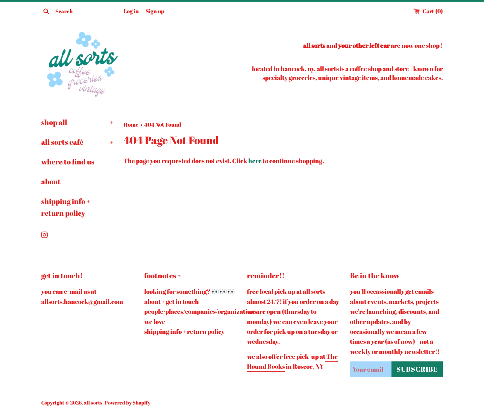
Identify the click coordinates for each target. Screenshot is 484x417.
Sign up (155, 11)
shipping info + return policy (66, 206)
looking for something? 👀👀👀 (189, 291)
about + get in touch (171, 301)
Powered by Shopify (127, 402)
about (51, 181)
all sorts (93, 402)
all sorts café (77, 142)
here (255, 161)
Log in (131, 11)
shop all (77, 122)
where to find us (67, 161)
